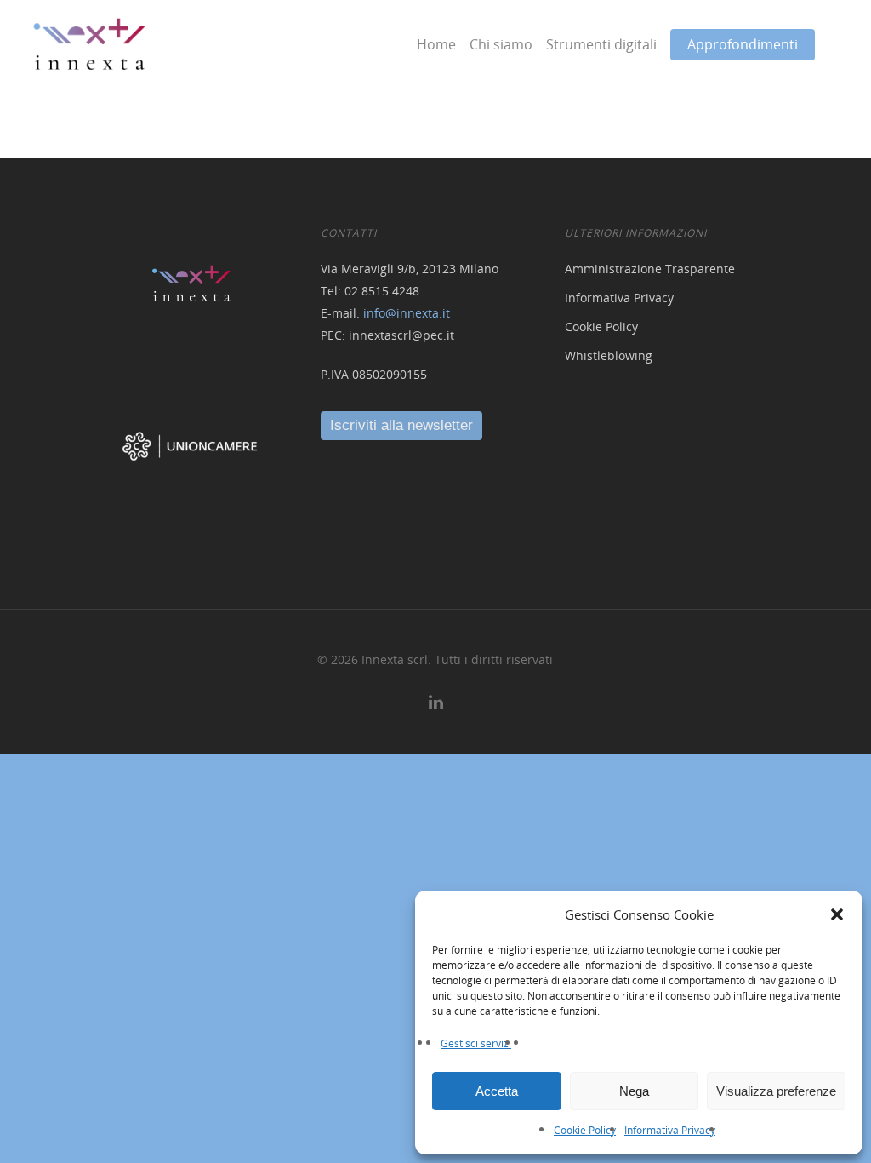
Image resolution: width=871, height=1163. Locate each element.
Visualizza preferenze (776, 1091)
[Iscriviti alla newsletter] (401, 425)
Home (436, 44)
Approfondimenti (742, 44)
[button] (836, 914)
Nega (634, 1091)
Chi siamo (501, 44)
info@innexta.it (406, 313)
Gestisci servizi (476, 1043)
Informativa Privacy (669, 1130)
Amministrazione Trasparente (650, 269)
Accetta (496, 1091)
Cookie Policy (585, 1130)
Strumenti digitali (601, 44)
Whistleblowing (608, 355)
